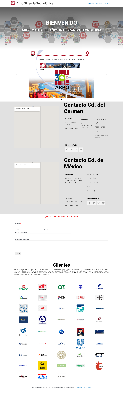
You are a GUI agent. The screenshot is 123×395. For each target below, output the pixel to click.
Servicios (107, 3)
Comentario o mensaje (23, 239)
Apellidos (46, 229)
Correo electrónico (21, 232)
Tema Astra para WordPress (84, 387)
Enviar (18, 253)
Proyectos (99, 3)
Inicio (84, 3)
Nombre (18, 223)
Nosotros (91, 3)
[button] (16, 74)
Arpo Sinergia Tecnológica (34, 3)
